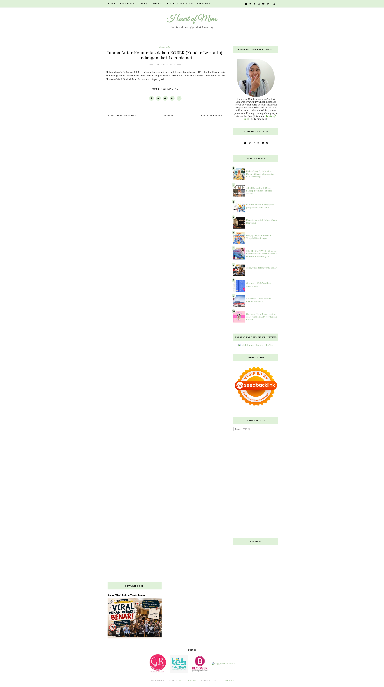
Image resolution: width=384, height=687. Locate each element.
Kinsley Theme (186, 680)
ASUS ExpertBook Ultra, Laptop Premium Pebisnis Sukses (259, 191)
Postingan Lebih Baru (122, 115)
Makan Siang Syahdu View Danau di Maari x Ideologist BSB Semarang (260, 174)
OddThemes (226, 680)
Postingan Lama (211, 115)
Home (112, 3)
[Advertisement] (255, 485)
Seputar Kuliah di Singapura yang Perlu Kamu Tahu (260, 206)
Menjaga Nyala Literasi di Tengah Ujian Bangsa (258, 237)
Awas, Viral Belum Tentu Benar (261, 267)
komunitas (165, 46)
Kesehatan (127, 3)
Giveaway (203, 3)
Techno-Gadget (150, 3)
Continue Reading (165, 89)
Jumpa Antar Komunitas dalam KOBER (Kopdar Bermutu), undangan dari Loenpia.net (165, 55)
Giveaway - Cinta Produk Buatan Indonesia (258, 300)
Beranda (169, 115)
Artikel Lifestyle (177, 3)
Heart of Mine (192, 19)
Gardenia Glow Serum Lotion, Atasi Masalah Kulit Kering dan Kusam (261, 317)
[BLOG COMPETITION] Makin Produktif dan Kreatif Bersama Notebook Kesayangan (261, 254)
